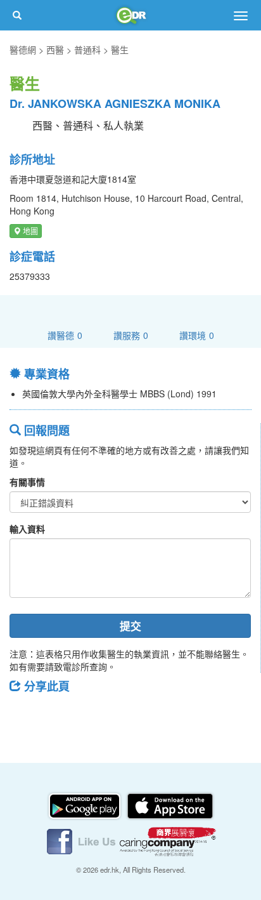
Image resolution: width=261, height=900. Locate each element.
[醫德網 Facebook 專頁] (82, 840)
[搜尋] (17, 15)
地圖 (29, 230)
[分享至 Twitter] (57, 714)
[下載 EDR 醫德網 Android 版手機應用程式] (85, 804)
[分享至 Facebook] (25, 714)
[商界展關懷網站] (168, 840)
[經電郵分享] (123, 714)
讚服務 (130, 335)
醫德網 (23, 49)
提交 (130, 625)
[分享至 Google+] (90, 714)
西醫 (55, 49)
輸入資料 (27, 528)
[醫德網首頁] (130, 15)
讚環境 (196, 335)
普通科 (87, 49)
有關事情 (27, 481)
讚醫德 (65, 335)
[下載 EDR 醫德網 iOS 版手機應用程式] (170, 804)
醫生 (120, 49)
